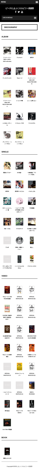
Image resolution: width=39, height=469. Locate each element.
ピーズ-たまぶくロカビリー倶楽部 (19, 8)
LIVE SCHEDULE (7, 17)
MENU (3, 2)
